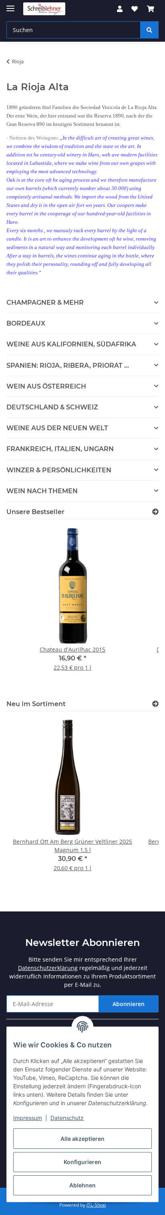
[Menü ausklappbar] (10, 5)
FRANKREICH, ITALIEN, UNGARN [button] (60, 449)
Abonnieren (129, 1004)
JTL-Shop (96, 1204)
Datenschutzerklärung (48, 968)
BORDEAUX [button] (25, 323)
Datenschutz (67, 1117)
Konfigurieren (82, 1161)
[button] (120, 9)
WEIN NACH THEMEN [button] (42, 491)
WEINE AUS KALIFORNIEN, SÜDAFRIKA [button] (71, 344)
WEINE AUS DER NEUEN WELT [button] (57, 428)
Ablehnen (82, 1185)
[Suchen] (149, 29)
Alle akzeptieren (82, 1138)
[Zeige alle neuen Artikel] (155, 704)
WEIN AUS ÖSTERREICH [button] (46, 386)
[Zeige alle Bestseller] (155, 512)
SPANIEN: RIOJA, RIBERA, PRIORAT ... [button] (67, 365)
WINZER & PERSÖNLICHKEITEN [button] (58, 470)
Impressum (27, 1117)
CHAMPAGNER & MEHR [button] (45, 302)
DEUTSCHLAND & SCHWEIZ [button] (52, 407)
